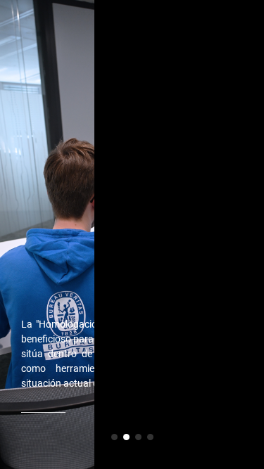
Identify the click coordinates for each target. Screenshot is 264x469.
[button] (114, 437)
